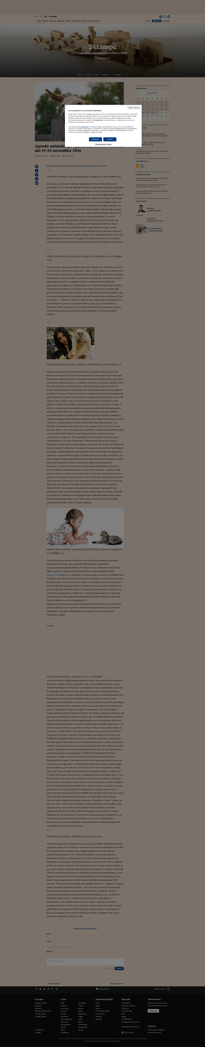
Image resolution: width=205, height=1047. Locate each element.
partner (129, 126)
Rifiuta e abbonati (134, 107)
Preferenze (95, 139)
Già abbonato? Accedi (103, 144)
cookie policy (99, 120)
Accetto (110, 139)
